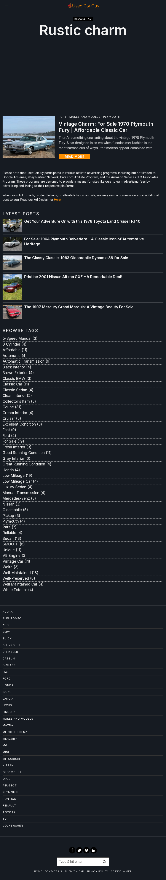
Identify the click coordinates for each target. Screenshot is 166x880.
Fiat (6, 671)
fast (9, 430)
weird (11, 567)
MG (5, 745)
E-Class (9, 665)
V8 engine (15, 555)
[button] (104, 861)
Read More (74, 156)
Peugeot (10, 785)
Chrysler (10, 651)
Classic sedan (18, 390)
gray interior (16, 458)
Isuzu (7, 692)
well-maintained (20, 573)
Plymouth (111, 116)
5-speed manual (20, 338)
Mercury (10, 738)
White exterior (18, 590)
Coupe (12, 407)
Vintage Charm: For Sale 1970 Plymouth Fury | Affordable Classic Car (106, 127)
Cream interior (18, 413)
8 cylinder (14, 344)
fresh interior (17, 447)
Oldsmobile (15, 510)
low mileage (17, 475)
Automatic (15, 356)
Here (57, 200)
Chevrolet (12, 645)
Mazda (8, 725)
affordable (15, 350)
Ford (7, 678)
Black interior (17, 367)
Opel (6, 778)
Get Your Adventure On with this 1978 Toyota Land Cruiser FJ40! (83, 221)
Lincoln (9, 712)
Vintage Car (16, 561)
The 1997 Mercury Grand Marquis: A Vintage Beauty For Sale (79, 307)
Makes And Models (85, 116)
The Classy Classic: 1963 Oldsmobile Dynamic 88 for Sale (76, 257)
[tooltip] (72, 850)
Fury (63, 116)
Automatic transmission (27, 361)
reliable (12, 533)
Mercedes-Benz (19, 498)
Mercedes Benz (15, 732)
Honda (11, 470)
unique (12, 550)
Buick (7, 638)
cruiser (12, 418)
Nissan (12, 504)
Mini (6, 752)
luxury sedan (17, 487)
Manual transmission (24, 493)
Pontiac (9, 798)
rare (9, 527)
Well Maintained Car (23, 584)
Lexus (7, 705)
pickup (11, 516)
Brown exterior (18, 373)
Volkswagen (13, 825)
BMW (6, 631)
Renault (9, 805)
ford (9, 436)
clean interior (17, 395)
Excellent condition (22, 424)
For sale (13, 441)
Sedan (12, 538)
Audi (6, 625)
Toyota (9, 812)
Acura (8, 611)
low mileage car (20, 481)
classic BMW (17, 378)
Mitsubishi (11, 758)
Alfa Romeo (12, 618)
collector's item (19, 401)
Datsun (9, 658)
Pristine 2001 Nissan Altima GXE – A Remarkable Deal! (73, 276)
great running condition (27, 464)
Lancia (8, 698)
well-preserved (19, 578)
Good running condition (27, 453)
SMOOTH (14, 544)
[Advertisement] (83, 75)
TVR (6, 818)
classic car (16, 384)
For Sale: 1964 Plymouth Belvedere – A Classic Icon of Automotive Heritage (84, 241)
